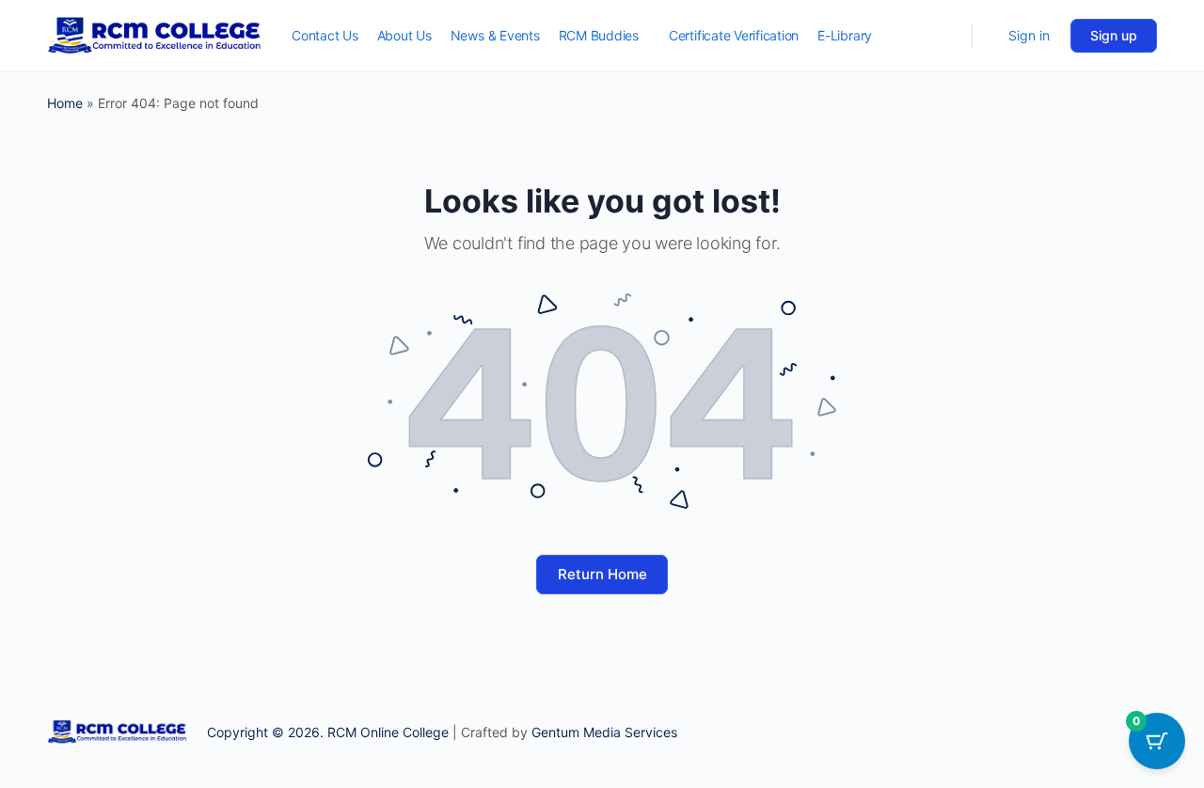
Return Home (602, 574)
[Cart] (989, 35)
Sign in (1029, 35)
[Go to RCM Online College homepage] (155, 34)
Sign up (1113, 35)
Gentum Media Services (604, 732)
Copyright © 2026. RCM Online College (328, 732)
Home (65, 103)
